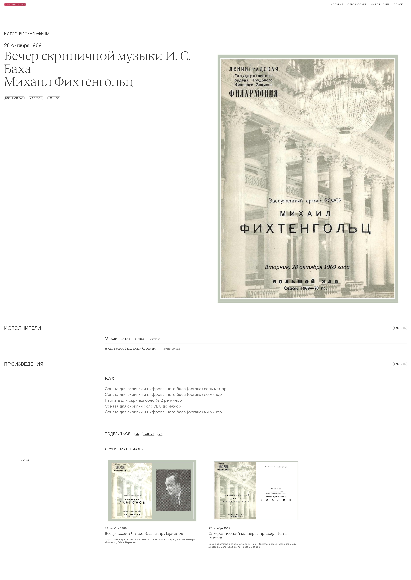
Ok (160, 433)
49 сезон (36, 98)
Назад (25, 460)
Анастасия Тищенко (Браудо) (142, 348)
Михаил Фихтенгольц (132, 339)
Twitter (148, 433)
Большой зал (14, 98)
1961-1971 (54, 98)
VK (137, 433)
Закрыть (400, 328)
